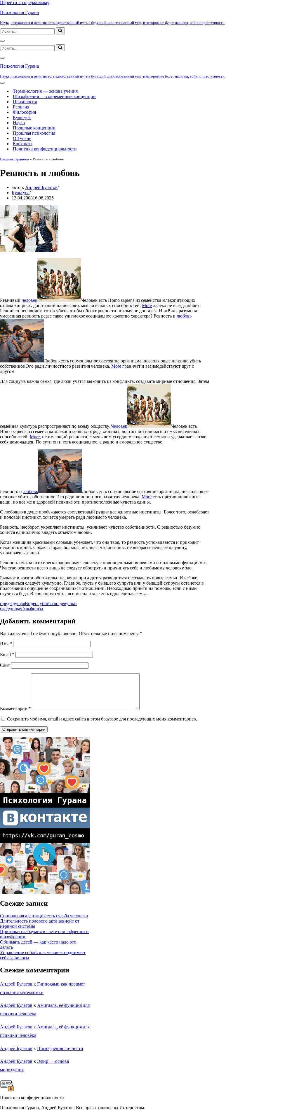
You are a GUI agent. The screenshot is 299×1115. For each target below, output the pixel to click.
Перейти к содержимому (24, 2)
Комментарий (15, 708)
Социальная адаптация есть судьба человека (44, 915)
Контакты (22, 143)
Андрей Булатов (41, 187)
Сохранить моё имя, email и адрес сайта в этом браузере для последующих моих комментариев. (102, 718)
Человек (119, 426)
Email (7, 654)
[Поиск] (60, 30)
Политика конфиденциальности (45, 148)
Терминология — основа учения (45, 91)
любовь (184, 315)
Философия (24, 112)
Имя (6, 643)
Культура (22, 117)
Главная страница (14, 159)
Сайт (5, 665)
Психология (25, 101)
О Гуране (22, 138)
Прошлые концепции (34, 127)
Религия (21, 106)
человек (29, 300)
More (147, 305)
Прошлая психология (34, 133)
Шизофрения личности (60, 1048)
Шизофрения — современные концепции (54, 96)
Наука (19, 122)
